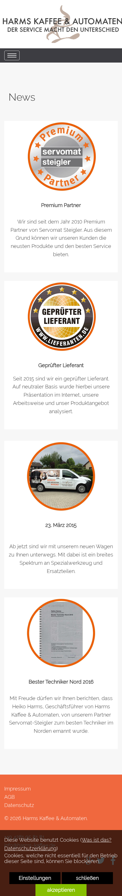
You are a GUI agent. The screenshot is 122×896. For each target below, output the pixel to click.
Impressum (17, 789)
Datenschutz (19, 805)
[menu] (12, 55)
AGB (9, 797)
